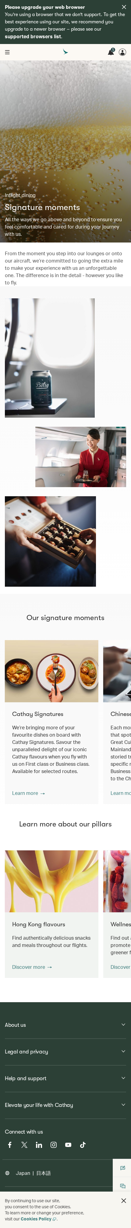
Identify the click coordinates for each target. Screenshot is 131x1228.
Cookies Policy (36, 1218)
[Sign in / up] (122, 52)
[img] (124, 7)
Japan (23, 1173)
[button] (28, 793)
